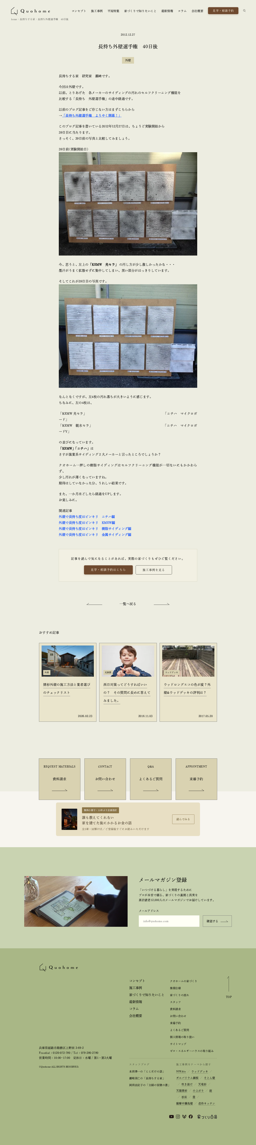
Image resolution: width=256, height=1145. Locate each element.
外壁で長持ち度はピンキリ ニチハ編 (87, 516)
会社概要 (197, 11)
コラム (182, 11)
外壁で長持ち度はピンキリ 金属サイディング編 (95, 534)
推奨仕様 (175, 988)
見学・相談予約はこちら (108, 569)
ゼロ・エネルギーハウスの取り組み (192, 1051)
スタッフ (175, 1002)
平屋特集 (113, 11)
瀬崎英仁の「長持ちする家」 (147, 1078)
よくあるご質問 (179, 1030)
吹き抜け (187, 1084)
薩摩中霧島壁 (184, 1103)
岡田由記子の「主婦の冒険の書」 (150, 1085)
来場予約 (175, 1023)
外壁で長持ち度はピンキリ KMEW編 (87, 522)
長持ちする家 (27, 19)
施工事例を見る (154, 570)
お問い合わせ (178, 1016)
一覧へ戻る (128, 603)
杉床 (184, 1097)
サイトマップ (178, 1044)
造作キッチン (206, 1103)
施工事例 (97, 11)
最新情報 (167, 11)
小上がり (198, 1090)
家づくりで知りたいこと (140, 11)
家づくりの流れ (179, 995)
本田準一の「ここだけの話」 (147, 1071)
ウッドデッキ (199, 1071)
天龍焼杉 (181, 1090)
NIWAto (181, 1071)
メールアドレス (149, 910)
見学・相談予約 (223, 10)
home (14, 19)
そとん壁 (209, 1078)
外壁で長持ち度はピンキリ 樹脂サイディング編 (95, 528)
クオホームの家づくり (183, 981)
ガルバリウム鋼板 (187, 1078)
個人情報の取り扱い (182, 1037)
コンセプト (79, 11)
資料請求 (175, 1009)
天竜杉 (202, 1084)
